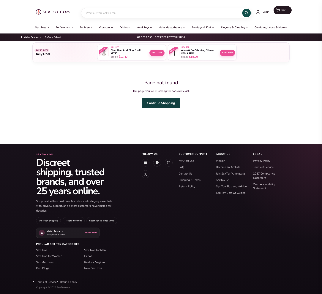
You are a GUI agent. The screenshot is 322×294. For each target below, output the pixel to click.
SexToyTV (222, 180)
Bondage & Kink (202, 27)
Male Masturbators (170, 27)
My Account (186, 161)
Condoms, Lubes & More (270, 27)
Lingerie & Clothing (233, 27)
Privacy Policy (261, 161)
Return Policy (187, 186)
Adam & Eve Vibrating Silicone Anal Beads (197, 52)
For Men (85, 27)
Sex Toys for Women (49, 256)
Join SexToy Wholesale (230, 173)
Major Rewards (32, 37)
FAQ (181, 167)
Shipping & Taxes (190, 180)
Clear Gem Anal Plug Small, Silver (126, 52)
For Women (63, 27)
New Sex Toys (93, 268)
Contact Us (185, 173)
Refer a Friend (53, 37)
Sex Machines (44, 262)
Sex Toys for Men (95, 250)
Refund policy (68, 282)
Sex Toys (40, 27)
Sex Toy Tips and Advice (231, 186)
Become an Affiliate (228, 167)
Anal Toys (143, 27)
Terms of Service (263, 167)
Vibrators (105, 27)
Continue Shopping (161, 103)
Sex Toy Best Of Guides (230, 193)
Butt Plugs (42, 268)
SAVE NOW (157, 53)
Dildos (124, 27)
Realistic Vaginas (94, 262)
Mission (220, 161)
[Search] (246, 13)
